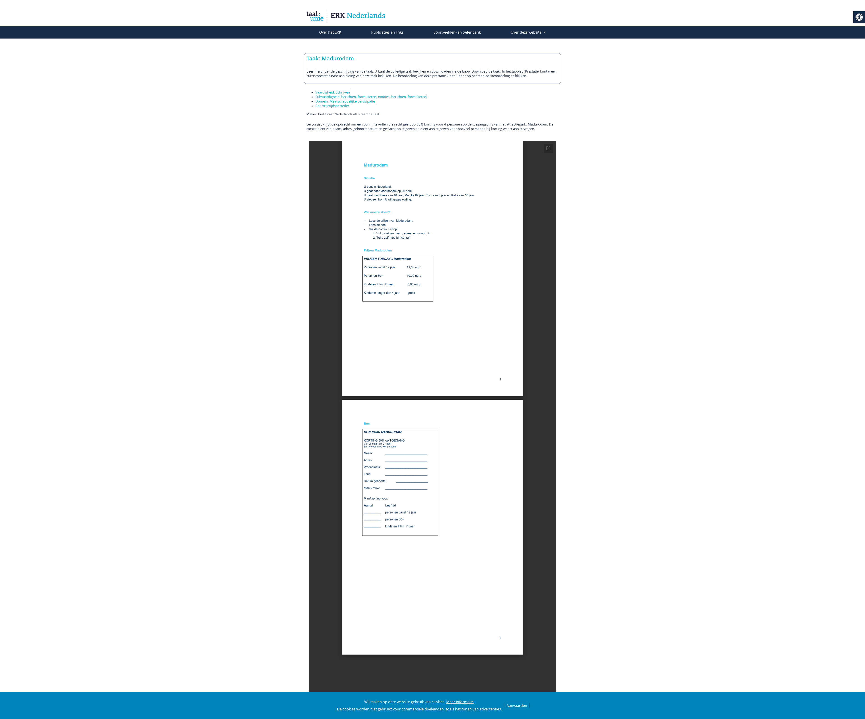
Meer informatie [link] (460, 701)
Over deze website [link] (526, 32)
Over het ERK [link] (330, 32)
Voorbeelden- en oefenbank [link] (457, 32)
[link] (859, 17)
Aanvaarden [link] (517, 705)
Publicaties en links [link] (387, 32)
